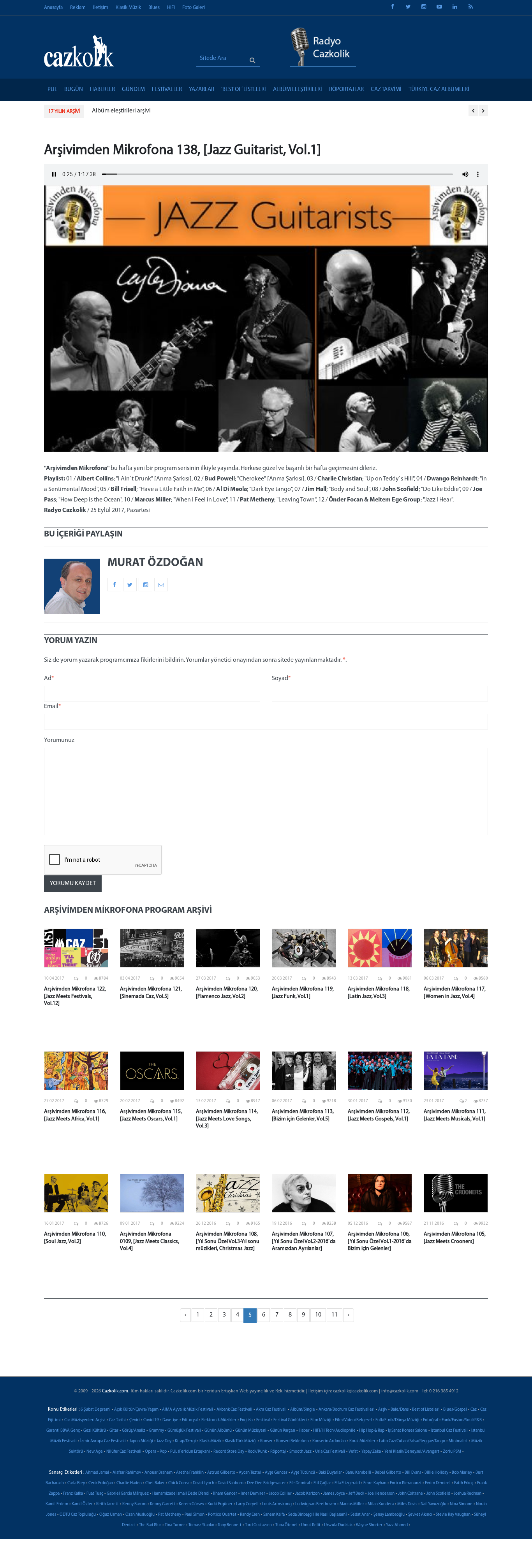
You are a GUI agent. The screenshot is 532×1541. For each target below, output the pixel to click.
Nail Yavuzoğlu (433, 1504)
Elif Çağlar (322, 1483)
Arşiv (382, 1410)
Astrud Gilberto (221, 1473)
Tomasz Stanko (201, 1525)
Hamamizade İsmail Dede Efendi (181, 1494)
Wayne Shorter (369, 1525)
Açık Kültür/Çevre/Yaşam (136, 1410)
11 (334, 1315)
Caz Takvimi (386, 90)
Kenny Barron (134, 1504)
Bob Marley (462, 1473)
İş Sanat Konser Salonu (407, 1431)
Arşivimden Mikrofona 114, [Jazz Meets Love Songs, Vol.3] (227, 1119)
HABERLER (102, 90)
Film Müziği (320, 1420)
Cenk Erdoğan (100, 1483)
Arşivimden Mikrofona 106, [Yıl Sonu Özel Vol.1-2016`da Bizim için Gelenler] (380, 1241)
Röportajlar (346, 90)
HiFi (171, 7)
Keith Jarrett (107, 1504)
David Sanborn (230, 1483)
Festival (263, 1420)
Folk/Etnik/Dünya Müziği (397, 1420)
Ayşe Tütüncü (303, 1473)
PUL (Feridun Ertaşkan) (190, 1452)
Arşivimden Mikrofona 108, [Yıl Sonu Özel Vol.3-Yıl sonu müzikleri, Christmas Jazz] (227, 1241)
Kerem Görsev (191, 1504)
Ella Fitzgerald (347, 1483)
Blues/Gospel (455, 1410)
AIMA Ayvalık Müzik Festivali (187, 1410)
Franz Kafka (73, 1494)
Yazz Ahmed (397, 1525)
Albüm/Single (302, 1410)
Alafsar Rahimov (127, 1473)
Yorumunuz (59, 740)
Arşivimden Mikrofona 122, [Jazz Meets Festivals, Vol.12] (75, 996)
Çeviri (134, 1420)
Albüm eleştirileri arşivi (121, 111)
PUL (52, 90)
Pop (163, 1452)
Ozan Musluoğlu (140, 1515)
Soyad (281, 678)
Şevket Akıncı (420, 1515)
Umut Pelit (311, 1525)
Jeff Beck (356, 1494)
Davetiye (170, 1420)
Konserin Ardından (329, 1441)
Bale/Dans (400, 1410)
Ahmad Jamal (97, 1473)
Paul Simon (194, 1515)
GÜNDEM (133, 90)
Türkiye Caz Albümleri (439, 90)
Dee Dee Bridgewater (266, 1483)
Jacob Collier (280, 1494)
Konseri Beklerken (292, 1441)
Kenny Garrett (162, 1504)
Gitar (113, 1431)
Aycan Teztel (250, 1473)
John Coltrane (410, 1494)
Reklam (78, 7)
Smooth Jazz (300, 1452)
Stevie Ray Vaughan (453, 1515)
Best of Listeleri (426, 1410)
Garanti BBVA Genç (63, 1431)
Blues (154, 7)
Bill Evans (413, 1473)
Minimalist (458, 1441)
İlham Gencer (225, 1494)
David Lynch (203, 1483)
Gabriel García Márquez (128, 1494)
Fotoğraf (430, 1420)
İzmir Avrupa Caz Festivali (103, 1441)
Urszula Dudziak (338, 1525)
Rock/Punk (257, 1452)
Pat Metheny (169, 1515)
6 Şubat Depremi (96, 1410)
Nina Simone (461, 1504)
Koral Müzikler (362, 1441)
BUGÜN (73, 90)
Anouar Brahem (158, 1473)
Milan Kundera (381, 1504)
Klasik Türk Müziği (241, 1441)
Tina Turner (175, 1525)
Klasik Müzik (128, 7)
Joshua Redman (467, 1494)
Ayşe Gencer (276, 1473)
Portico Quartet (222, 1515)
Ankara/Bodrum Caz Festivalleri (347, 1410)
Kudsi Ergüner (220, 1504)
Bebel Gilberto (388, 1473)
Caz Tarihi (117, 1420)
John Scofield (438, 1494)
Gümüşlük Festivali (184, 1431)
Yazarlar (201, 90)
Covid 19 (151, 1420)
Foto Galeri (193, 7)
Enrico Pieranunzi (405, 1483)
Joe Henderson (381, 1494)
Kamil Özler (82, 1504)
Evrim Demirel (438, 1483)
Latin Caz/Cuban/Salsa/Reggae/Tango (412, 1441)
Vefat (353, 1452)
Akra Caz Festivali (271, 1410)
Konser (266, 1441)
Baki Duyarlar (330, 1473)
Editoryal (190, 1420)
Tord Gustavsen (258, 1525)
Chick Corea (178, 1483)
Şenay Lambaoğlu (389, 1515)
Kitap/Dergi (185, 1441)
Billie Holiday (436, 1473)
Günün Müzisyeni (250, 1431)
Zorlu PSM (452, 1452)
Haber (304, 1431)
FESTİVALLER (167, 90)
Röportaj (278, 1452)
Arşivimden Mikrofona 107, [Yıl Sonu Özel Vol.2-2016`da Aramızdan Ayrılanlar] (304, 1241)
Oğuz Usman (110, 1515)
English (246, 1420)
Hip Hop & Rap (371, 1431)
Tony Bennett (229, 1525)
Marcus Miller (352, 1504)
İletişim (100, 7)
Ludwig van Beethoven (315, 1504)
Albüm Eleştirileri (297, 90)
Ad (49, 678)
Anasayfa (53, 7)
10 (318, 1315)
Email (52, 706)
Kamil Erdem (57, 1504)
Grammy (156, 1431)
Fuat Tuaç (94, 1494)
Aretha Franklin (190, 1473)
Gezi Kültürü (94, 1431)
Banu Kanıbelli (358, 1473)
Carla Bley (76, 1483)
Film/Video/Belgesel (353, 1420)
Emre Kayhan (374, 1483)
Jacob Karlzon (307, 1494)
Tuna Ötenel (286, 1525)
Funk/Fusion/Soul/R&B (462, 1420)
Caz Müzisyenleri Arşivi (85, 1420)
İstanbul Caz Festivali (449, 1431)
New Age (94, 1452)
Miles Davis (407, 1504)
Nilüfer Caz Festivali (123, 1452)
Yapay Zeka (371, 1452)
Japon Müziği (141, 1441)
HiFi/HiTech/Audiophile (334, 1431)
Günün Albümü (218, 1431)
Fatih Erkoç (464, 1483)
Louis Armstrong (277, 1504)
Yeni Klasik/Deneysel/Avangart (411, 1452)
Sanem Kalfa (274, 1515)
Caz (473, 1410)
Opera (150, 1452)
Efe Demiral (299, 1483)
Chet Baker (155, 1483)
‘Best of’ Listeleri (243, 90)
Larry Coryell (247, 1504)
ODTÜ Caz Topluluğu (78, 1515)
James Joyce (334, 1494)
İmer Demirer (253, 1494)
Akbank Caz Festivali (234, 1410)
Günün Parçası (282, 1431)
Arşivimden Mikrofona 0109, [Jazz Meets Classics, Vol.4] (149, 1241)
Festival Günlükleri (290, 1420)
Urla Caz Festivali (330, 1452)
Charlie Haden (129, 1483)
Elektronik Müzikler (218, 1420)
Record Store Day (228, 1452)
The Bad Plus (150, 1525)
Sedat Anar (360, 1515)
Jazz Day (164, 1441)
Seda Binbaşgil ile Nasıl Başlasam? (317, 1515)
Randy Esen (250, 1515)
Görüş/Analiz (133, 1431)
